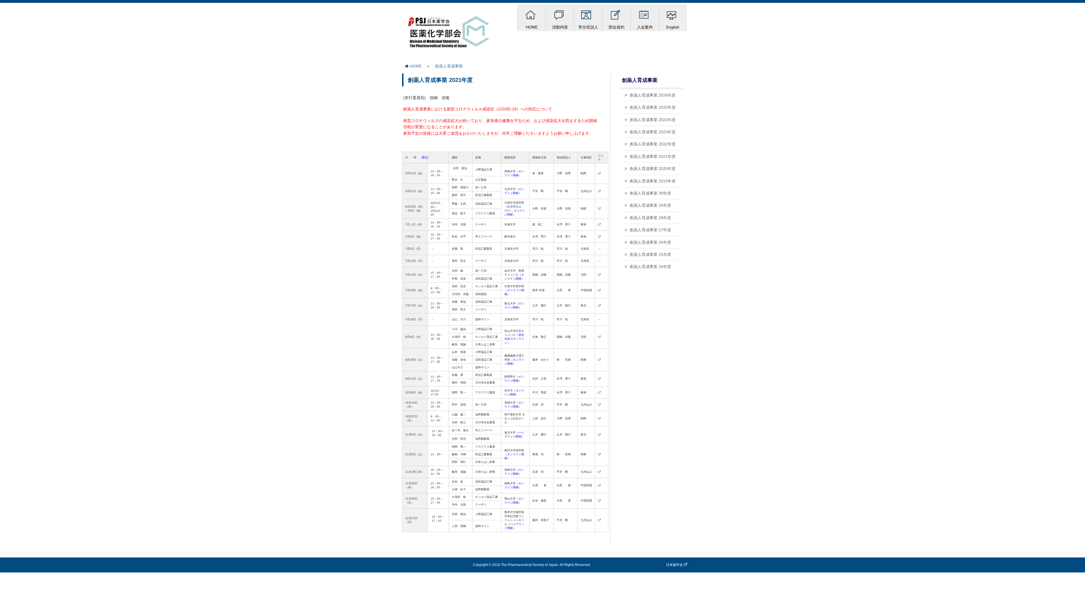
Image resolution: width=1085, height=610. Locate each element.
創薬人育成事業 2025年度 (653, 107)
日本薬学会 (675, 565)
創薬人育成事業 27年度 (650, 230)
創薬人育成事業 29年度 (650, 205)
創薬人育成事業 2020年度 (653, 168)
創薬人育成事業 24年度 (650, 266)
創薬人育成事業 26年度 (650, 242)
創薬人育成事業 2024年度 (653, 119)
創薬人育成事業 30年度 (650, 193)
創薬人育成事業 (449, 66)
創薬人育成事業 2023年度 (653, 132)
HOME (416, 66)
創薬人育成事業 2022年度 (653, 144)
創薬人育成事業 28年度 (650, 217)
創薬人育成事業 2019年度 (653, 181)
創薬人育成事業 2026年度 (653, 95)
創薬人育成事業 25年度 (650, 254)
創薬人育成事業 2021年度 (653, 156)
